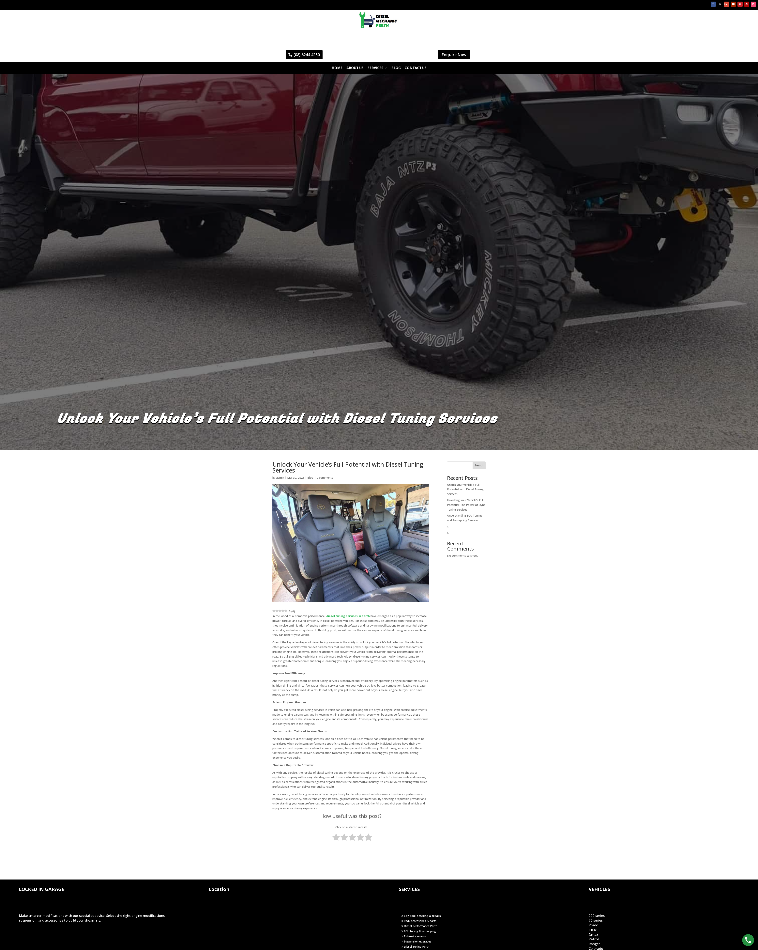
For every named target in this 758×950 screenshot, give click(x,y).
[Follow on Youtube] (733, 4)
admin (280, 477)
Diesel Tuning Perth (416, 946)
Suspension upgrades (417, 941)
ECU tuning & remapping (419, 931)
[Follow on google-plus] (726, 4)
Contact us (416, 68)
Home (337, 68)
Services (375, 68)
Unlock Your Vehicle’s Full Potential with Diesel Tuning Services (465, 489)
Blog (396, 68)
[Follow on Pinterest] (740, 4)
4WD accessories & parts (419, 921)
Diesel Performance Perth (420, 926)
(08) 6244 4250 (307, 54)
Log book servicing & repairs (422, 916)
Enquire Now (454, 54)
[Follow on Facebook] (713, 4)
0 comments (325, 477)
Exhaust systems (414, 936)
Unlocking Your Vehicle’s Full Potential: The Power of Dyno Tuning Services (466, 504)
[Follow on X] (719, 4)
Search (479, 465)
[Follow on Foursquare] (753, 4)
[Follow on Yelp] (746, 4)
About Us (355, 68)
